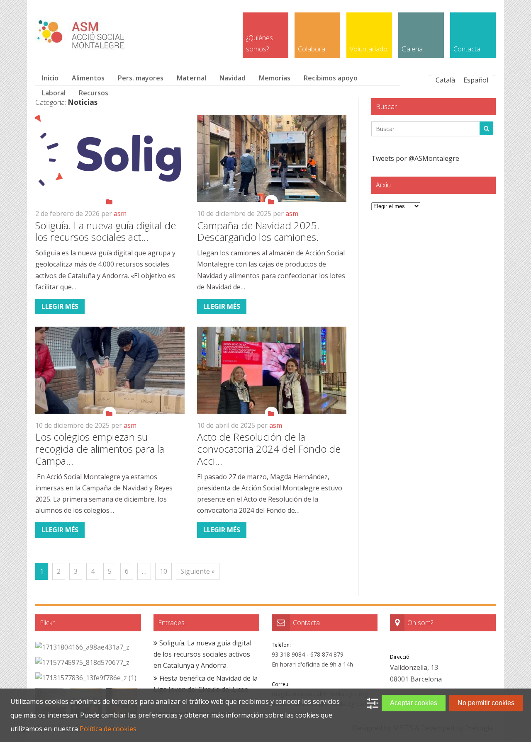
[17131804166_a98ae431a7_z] (82, 647)
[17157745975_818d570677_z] (82, 662)
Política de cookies (108, 728)
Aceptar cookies (413, 702)
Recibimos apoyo (331, 77)
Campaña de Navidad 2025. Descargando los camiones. (258, 231)
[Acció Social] (82, 47)
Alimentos (88, 77)
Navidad (232, 77)
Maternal (191, 77)
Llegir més (59, 306)
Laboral (54, 92)
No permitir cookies (486, 702)
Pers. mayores (140, 77)
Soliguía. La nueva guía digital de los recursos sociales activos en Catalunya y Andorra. (202, 654)
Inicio (50, 77)
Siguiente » (197, 571)
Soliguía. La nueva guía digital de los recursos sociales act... (105, 231)
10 (163, 571)
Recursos (93, 92)
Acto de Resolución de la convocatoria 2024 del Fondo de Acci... (269, 449)
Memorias (274, 77)
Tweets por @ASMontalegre (415, 158)
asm (120, 213)
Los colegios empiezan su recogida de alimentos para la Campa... (99, 449)
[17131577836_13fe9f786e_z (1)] (85, 678)
